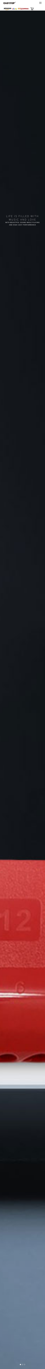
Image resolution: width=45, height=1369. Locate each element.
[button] (20, 1364)
